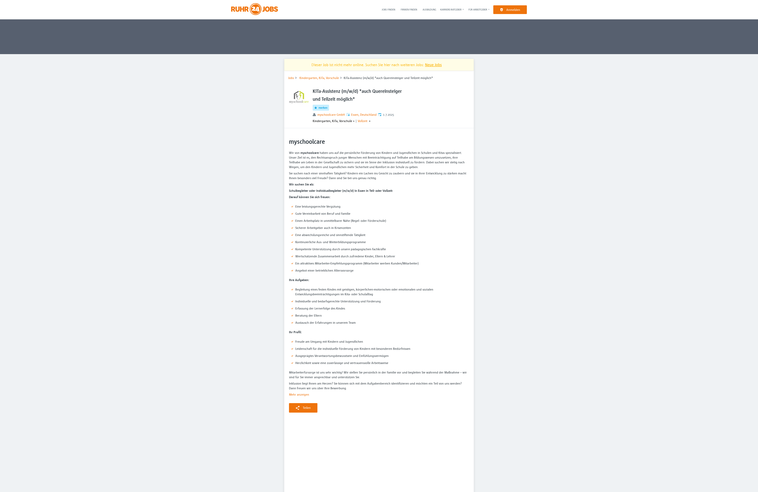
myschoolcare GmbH (331, 115)
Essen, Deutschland (364, 115)
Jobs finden (388, 9)
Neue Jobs (433, 64)
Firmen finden (409, 9)
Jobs (291, 78)
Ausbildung (429, 9)
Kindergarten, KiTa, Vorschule (319, 78)
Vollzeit (362, 121)
